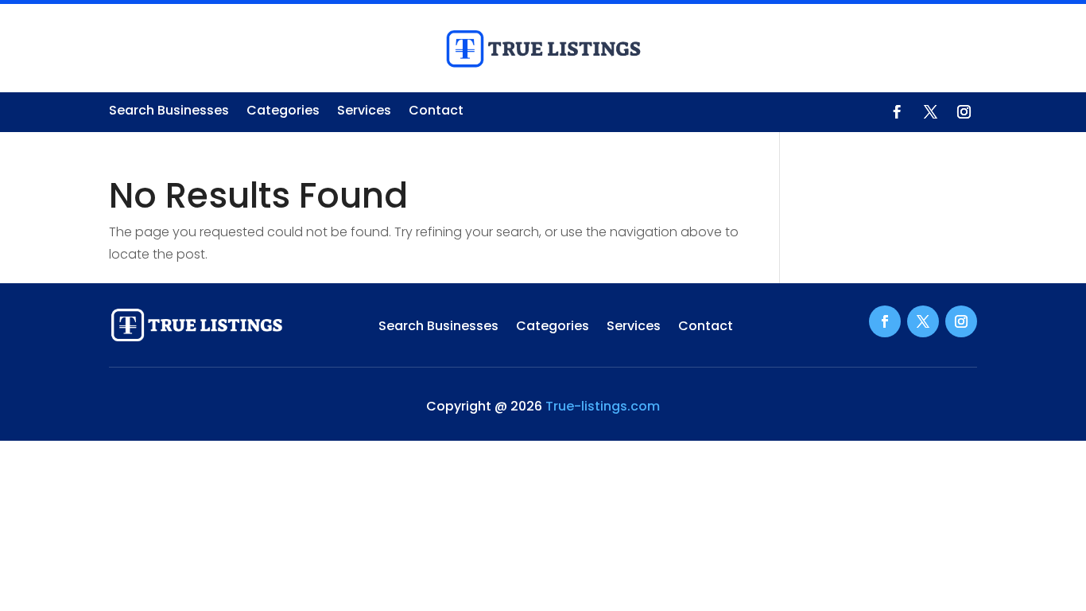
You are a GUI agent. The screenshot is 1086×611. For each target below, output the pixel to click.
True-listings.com (602, 406)
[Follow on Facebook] (896, 112)
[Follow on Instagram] (963, 112)
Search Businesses (169, 112)
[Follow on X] (930, 112)
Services (364, 112)
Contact (436, 112)
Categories (283, 112)
